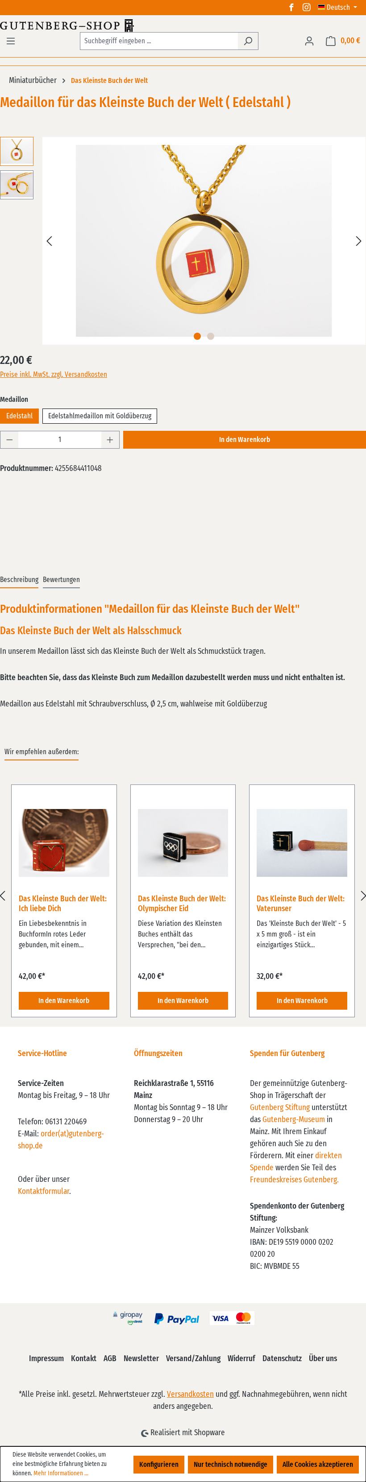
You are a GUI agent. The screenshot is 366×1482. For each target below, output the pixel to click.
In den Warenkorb (244, 439)
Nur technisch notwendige (230, 1464)
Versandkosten (190, 1395)
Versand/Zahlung (193, 1359)
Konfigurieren (159, 1464)
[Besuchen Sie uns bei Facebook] (291, 8)
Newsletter (141, 1359)
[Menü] (10, 41)
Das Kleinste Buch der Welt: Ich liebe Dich (63, 904)
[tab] (19, 580)
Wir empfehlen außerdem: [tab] (41, 751)
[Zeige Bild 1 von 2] (197, 336)
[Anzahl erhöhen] (110, 440)
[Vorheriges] (49, 241)
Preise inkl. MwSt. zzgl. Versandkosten (53, 374)
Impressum (46, 1359)
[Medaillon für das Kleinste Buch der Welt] (204, 241)
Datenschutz (282, 1359)
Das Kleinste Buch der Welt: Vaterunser (301, 904)
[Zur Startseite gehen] (183, 25)
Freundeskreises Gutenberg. (294, 1180)
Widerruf (241, 1359)
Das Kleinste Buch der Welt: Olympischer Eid (182, 904)
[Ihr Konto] (309, 41)
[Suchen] (247, 41)
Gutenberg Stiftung (280, 1108)
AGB (110, 1359)
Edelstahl (19, 416)
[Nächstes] (359, 241)
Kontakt (83, 1359)
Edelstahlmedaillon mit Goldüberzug (99, 416)
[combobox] (159, 41)
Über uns (323, 1359)
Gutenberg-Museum (293, 1120)
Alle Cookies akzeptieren (318, 1464)
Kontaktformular (43, 1192)
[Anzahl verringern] (9, 440)
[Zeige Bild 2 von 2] (210, 336)
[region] (183, 896)
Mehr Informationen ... (60, 1473)
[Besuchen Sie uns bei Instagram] (307, 8)
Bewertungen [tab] (61, 579)
